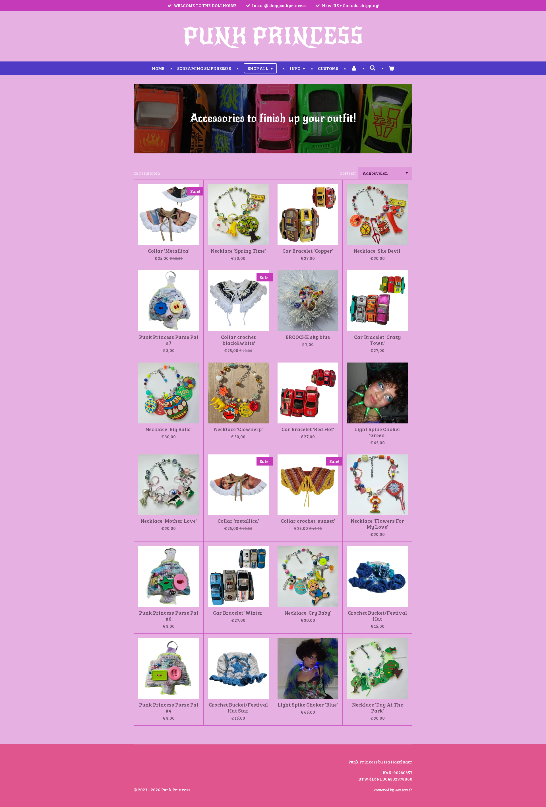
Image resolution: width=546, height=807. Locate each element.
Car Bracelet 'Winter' (238, 613)
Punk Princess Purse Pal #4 (168, 708)
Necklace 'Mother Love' (168, 521)
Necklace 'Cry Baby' (307, 613)
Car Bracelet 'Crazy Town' (377, 340)
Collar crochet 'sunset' (308, 521)
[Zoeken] (372, 68)
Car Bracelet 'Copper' (307, 251)
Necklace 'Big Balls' (168, 429)
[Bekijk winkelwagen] (391, 68)
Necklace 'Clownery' (238, 429)
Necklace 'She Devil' (377, 251)
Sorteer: (348, 173)
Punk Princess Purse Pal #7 (168, 340)
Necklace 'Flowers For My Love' (377, 524)
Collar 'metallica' (238, 521)
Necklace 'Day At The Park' (377, 708)
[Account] (354, 68)
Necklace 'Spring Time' (238, 251)
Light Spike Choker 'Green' (377, 432)
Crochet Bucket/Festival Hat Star (238, 708)
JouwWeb (403, 790)
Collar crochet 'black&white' (238, 340)
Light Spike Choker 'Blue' (308, 705)
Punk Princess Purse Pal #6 (168, 616)
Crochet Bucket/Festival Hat (377, 616)
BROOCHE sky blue (308, 337)
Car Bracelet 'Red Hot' (308, 429)
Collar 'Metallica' (168, 251)
